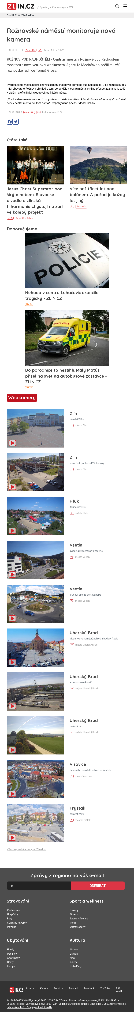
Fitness (74, 914)
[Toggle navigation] (125, 6)
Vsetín (76, 545)
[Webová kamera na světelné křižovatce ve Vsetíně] (35, 560)
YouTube (105, 988)
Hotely (10, 949)
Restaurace (13, 910)
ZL (11, 218)
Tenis (73, 922)
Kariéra (44, 988)
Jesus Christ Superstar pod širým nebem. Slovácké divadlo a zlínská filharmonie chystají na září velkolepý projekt (35, 200)
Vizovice (78, 764)
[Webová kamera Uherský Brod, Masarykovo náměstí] (35, 647)
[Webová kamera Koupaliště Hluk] (35, 516)
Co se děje (59, 7)
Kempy (11, 966)
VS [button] (71, 7)
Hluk (74, 501)
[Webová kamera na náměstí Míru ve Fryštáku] (35, 823)
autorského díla (43, 1007)
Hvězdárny (76, 966)
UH (9, 218)
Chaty (10, 962)
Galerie (74, 962)
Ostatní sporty (77, 927)
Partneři (73, 988)
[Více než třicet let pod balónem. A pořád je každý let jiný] (98, 165)
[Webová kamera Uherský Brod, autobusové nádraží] (35, 691)
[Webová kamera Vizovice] (35, 779)
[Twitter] (16, 122)
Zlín (73, 413)
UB (71, 645)
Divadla (74, 953)
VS (40, 50)
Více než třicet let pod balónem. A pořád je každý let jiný (97, 194)
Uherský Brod (84, 632)
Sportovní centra (79, 918)
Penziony (12, 953)
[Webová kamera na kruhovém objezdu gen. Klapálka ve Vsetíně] (35, 604)
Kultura (30, 218)
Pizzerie (11, 927)
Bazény (74, 910)
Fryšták (77, 808)
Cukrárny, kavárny (17, 922)
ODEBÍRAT (98, 886)
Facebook (89, 988)
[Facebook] (10, 122)
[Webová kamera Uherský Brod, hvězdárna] (35, 735)
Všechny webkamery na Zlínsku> (26, 849)
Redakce (58, 988)
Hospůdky (12, 914)
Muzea (74, 949)
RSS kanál (119, 990)
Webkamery (22, 397)
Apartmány (13, 957)
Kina (72, 957)
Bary (9, 918)
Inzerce (30, 988)
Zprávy (44, 7)
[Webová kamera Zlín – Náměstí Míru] (35, 428)
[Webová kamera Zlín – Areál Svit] (35, 472)
